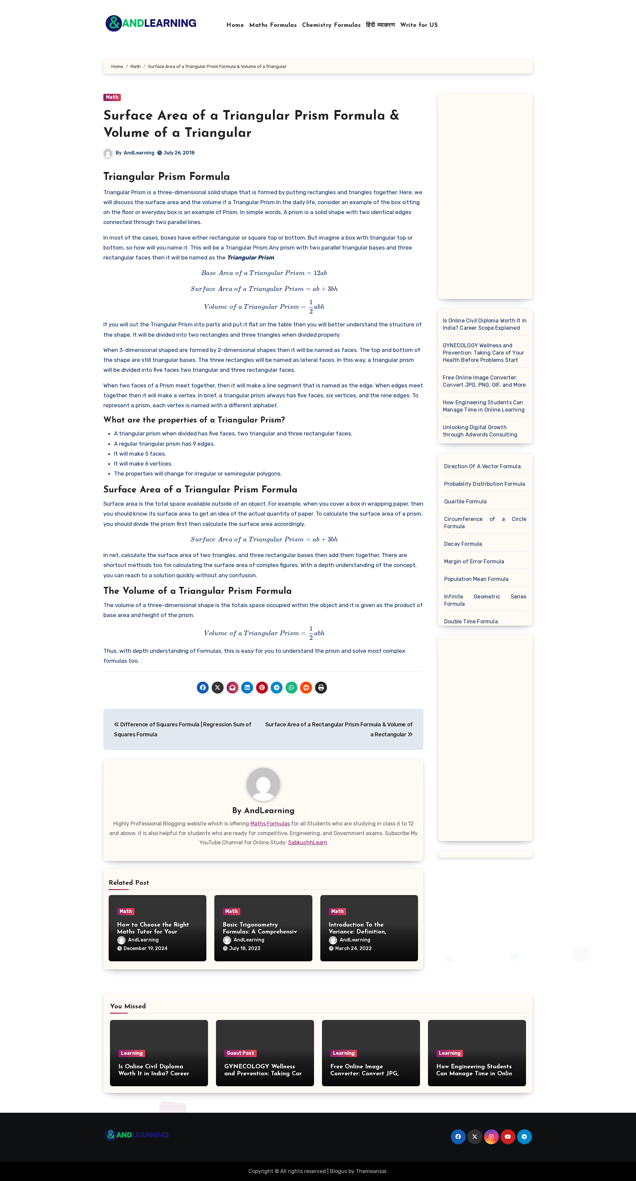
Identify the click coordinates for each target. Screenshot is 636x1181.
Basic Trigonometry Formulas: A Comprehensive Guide (261, 932)
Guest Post (240, 1053)
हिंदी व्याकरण (380, 25)
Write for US (419, 25)
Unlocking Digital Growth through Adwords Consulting (480, 431)
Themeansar (371, 1171)
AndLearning (139, 153)
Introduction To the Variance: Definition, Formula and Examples (361, 932)
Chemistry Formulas (331, 25)
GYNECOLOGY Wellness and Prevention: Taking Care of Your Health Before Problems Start (483, 352)
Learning (131, 1053)
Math (112, 97)
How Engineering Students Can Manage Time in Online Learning (484, 406)
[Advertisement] (486, 197)
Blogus (338, 1171)
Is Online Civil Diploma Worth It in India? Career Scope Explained (485, 324)
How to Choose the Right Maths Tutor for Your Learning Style (153, 932)
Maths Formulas (273, 25)
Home (235, 25)
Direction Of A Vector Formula (482, 466)
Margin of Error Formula (474, 561)
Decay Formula (463, 544)
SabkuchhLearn (307, 842)
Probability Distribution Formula (484, 484)
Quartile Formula (465, 501)
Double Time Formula (471, 621)
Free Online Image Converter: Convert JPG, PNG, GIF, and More (484, 381)
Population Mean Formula (476, 579)
